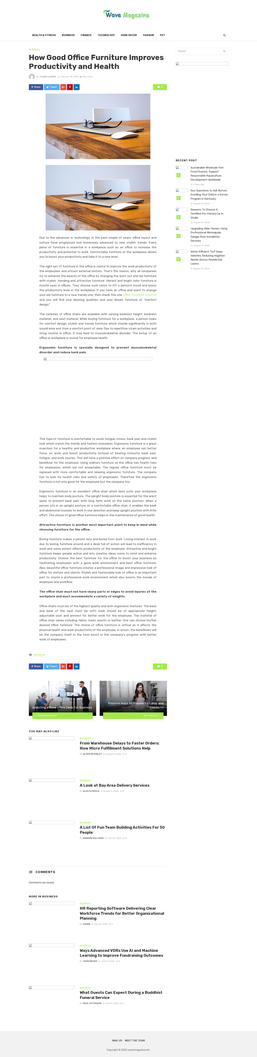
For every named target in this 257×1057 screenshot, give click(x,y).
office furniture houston (139, 295)
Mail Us (117, 1040)
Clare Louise (48, 76)
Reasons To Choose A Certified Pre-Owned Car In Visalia (207, 213)
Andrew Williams (93, 838)
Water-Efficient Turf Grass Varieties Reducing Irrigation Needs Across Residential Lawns (208, 257)
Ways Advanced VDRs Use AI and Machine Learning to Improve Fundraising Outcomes (121, 953)
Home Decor (129, 35)
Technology (106, 35)
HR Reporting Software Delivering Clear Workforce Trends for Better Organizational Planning (122, 913)
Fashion (148, 35)
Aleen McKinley (92, 754)
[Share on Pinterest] (70, 87)
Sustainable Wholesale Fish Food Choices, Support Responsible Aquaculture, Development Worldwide (207, 173)
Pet (162, 35)
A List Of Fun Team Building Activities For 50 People (122, 829)
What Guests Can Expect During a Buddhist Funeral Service (121, 995)
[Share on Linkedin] (77, 87)
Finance (86, 35)
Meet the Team (135, 1040)
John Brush (90, 961)
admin (86, 924)
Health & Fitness (44, 35)
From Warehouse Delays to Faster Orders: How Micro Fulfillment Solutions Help (119, 745)
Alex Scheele (91, 791)
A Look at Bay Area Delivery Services (114, 785)
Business (68, 35)
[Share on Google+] (63, 87)
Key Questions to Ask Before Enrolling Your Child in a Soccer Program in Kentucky (209, 194)
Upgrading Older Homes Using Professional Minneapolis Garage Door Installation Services (209, 234)
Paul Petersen (92, 1003)
